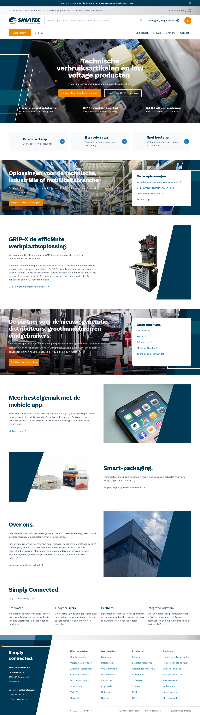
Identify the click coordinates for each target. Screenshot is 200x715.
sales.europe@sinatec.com (22, 690)
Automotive (143, 330)
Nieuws (157, 32)
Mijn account (170, 698)
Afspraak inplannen (81, 668)
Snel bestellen (170, 680)
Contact (184, 32)
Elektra (136, 657)
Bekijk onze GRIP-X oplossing (123, 93)
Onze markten (109, 668)
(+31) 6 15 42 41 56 (18, 699)
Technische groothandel (150, 353)
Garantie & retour (79, 674)
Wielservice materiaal (143, 668)
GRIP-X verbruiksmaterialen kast (155, 187)
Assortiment (19, 32)
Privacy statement (153, 711)
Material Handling (147, 348)
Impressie (106, 686)
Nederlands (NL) (176, 10)
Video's (74, 692)
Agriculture (143, 342)
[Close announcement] (190, 3)
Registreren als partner (175, 662)
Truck (140, 336)
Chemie (136, 686)
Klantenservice (78, 657)
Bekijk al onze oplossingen (25, 202)
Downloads (76, 686)
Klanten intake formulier (176, 657)
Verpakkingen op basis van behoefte (157, 182)
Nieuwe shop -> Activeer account (79, 93)
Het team (106, 692)
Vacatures (106, 680)
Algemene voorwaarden (129, 711)
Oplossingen (142, 32)
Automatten (138, 674)
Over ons (171, 32)
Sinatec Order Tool (173, 674)
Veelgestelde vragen (81, 662)
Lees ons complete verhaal (24, 565)
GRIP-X (39, 32)
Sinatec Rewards (172, 668)
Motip (135, 692)
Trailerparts (138, 680)
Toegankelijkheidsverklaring (179, 711)
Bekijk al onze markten (24, 362)
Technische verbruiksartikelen (26, 10)
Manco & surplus (79, 680)
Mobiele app (144, 199)
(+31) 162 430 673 (18, 694)
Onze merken (108, 674)
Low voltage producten (58, 10)
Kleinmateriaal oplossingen (89, 10)
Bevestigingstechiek (142, 662)
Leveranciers (170, 692)
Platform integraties (148, 193)
